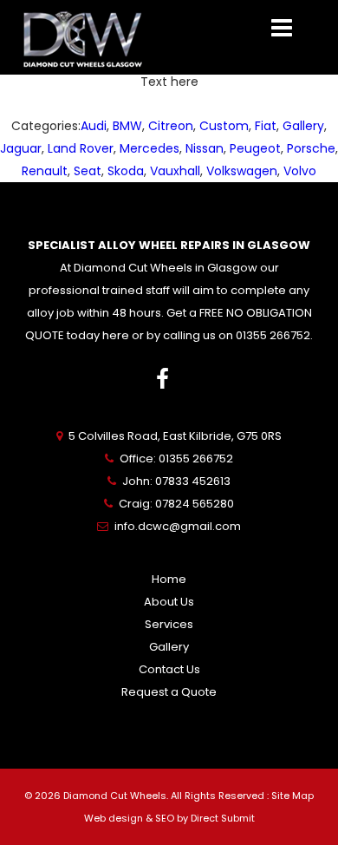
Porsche (311, 148)
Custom (224, 125)
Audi (94, 125)
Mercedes (149, 148)
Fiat (265, 125)
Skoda (125, 171)
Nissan (204, 148)
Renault (45, 171)
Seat (87, 171)
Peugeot (255, 148)
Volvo (299, 171)
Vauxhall (175, 171)
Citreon (170, 125)
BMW (127, 125)
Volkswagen (241, 171)
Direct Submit (223, 818)
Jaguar (21, 148)
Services (169, 624)
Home (169, 579)
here (115, 335)
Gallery (303, 125)
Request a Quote (169, 692)
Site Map (292, 795)
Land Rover (81, 148)
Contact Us (169, 669)
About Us (169, 601)
